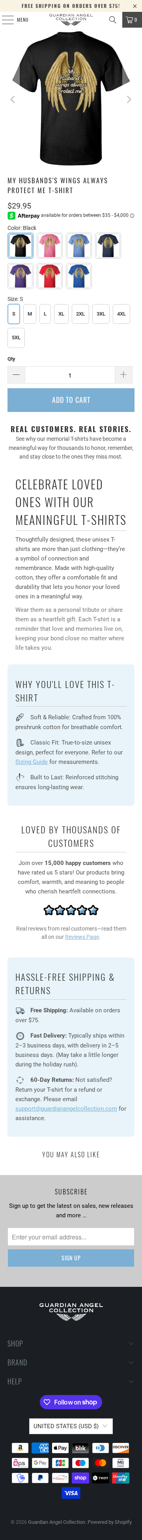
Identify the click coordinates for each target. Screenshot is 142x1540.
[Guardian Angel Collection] (71, 20)
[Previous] (13, 100)
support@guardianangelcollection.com (66, 1108)
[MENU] (3, 20)
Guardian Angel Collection (56, 1522)
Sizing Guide (31, 761)
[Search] (112, 20)
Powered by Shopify (110, 1522)
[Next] (128, 100)
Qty (11, 359)
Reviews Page (82, 937)
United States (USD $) (66, 1426)
